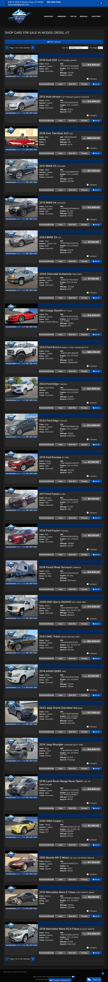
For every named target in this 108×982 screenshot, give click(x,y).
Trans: (42, 71)
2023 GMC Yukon (59, 636)
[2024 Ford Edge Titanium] (21, 426)
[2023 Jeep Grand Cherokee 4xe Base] (21, 713)
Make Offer (72, 84)
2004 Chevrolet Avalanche (60, 273)
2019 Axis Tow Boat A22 (56, 133)
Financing (84, 84)
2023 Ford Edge (53, 383)
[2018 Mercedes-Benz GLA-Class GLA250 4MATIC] (21, 934)
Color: (41, 64)
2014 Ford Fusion (53, 530)
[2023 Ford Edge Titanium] (21, 389)
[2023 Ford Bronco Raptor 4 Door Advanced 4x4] (21, 352)
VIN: (61, 64)
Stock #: (63, 75)
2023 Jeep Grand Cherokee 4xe (60, 707)
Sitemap (57, 976)
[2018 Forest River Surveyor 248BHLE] (21, 572)
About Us (9, 972)
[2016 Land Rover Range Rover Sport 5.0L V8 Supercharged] (21, 786)
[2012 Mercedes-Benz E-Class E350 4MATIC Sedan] (21, 897)
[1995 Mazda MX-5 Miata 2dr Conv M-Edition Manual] (21, 863)
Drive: (41, 69)
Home (4, 972)
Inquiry (60, 84)
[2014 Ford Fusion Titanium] (21, 536)
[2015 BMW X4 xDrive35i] (21, 208)
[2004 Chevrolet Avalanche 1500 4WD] (21, 279)
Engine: (63, 68)
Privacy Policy (23, 972)
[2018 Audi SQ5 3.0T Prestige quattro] (21, 65)
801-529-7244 (54, 2)
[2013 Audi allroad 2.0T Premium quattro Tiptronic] (21, 102)
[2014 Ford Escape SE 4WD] (21, 462)
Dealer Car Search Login (39, 976)
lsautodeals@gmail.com (18, 4)
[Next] (33, 48)
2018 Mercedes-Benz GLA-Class (67, 928)
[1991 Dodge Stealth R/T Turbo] (21, 316)
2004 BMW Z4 (50, 237)
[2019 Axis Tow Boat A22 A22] (21, 138)
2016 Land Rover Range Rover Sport (64, 783)
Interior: (42, 66)
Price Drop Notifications (46, 84)
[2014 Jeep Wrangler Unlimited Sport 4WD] (21, 750)
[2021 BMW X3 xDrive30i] (21, 171)
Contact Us (16, 972)
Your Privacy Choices (65, 976)
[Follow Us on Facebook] (101, 3)
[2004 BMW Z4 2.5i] (21, 242)
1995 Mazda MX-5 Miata (66, 857)
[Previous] (7, 48)
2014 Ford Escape (54, 457)
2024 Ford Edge (53, 420)
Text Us (96, 84)
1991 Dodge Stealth (55, 310)
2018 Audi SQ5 (58, 60)
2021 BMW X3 (52, 165)
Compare (93, 79)
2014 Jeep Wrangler (61, 744)
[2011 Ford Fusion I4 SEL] (21, 499)
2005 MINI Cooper (51, 820)
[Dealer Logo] (19, 16)
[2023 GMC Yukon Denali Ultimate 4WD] (21, 642)
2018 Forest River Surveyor (60, 567)
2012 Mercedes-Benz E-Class (66, 892)
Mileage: (63, 73)
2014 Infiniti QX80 (52, 671)
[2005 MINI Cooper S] (21, 826)
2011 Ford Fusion (52, 493)
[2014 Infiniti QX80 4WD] (21, 676)
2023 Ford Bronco (63, 347)
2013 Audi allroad (64, 96)
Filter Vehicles (55, 42)
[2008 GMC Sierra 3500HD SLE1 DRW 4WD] (21, 607)
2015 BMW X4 (52, 202)
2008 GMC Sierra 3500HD (62, 601)
